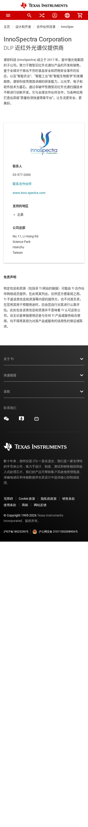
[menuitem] (29, 15)
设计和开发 (23, 27)
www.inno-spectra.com (29, 193)
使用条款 (10, 505)
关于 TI (9, 359)
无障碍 (8, 498)
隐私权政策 (49, 498)
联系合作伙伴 (22, 184)
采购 (7, 391)
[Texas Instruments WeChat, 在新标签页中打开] (6, 420)
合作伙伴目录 (46, 27)
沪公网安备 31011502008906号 (58, 531)
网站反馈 (40, 505)
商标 (25, 505)
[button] (8, 15)
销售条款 (68, 498)
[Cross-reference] (42, 15)
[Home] (44, 5)
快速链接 (10, 375)
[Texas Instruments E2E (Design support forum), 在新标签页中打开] (21, 420)
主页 (7, 27)
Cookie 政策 (27, 498)
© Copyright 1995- (20, 515)
